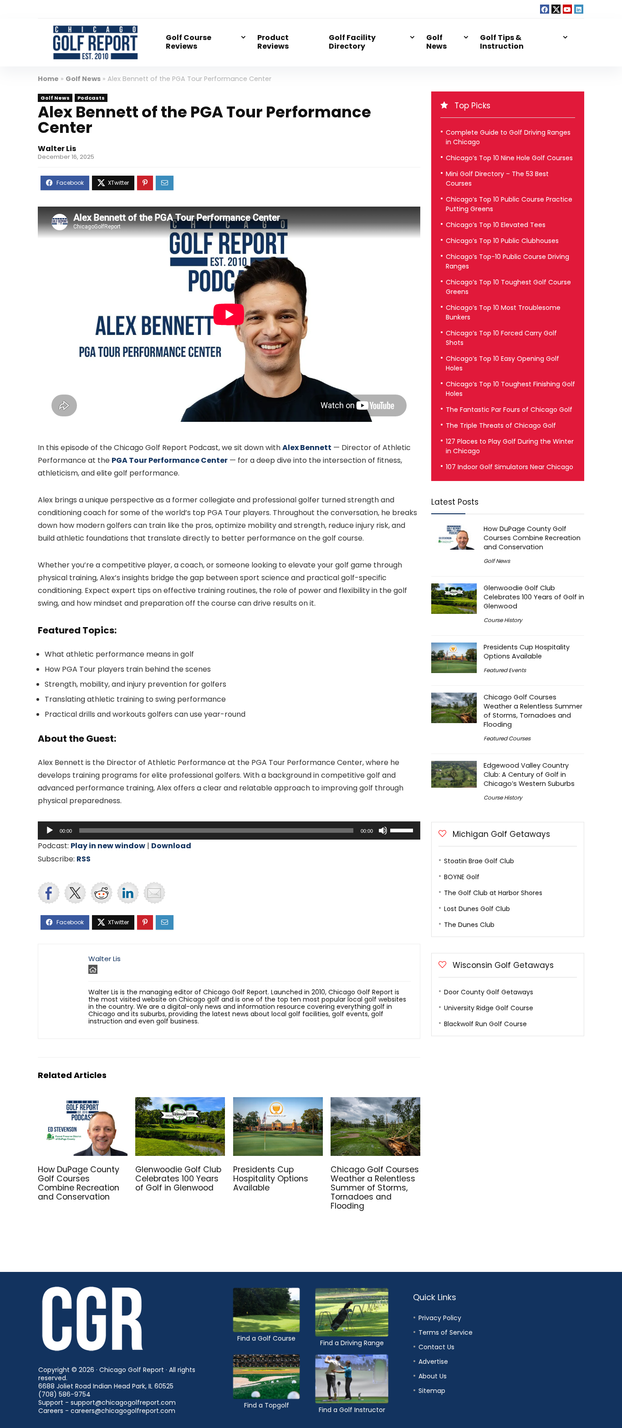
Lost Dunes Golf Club (477, 908)
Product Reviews (273, 41)
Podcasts (91, 97)
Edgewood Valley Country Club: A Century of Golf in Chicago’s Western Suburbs (529, 774)
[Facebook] (544, 9)
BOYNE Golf (461, 876)
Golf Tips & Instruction (502, 41)
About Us (432, 1376)
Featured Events (505, 670)
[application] (229, 830)
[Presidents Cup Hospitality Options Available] (278, 1103)
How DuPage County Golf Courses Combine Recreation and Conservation (78, 1183)
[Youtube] (567, 9)
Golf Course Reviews (188, 41)
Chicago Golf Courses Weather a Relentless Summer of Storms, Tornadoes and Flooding (375, 1187)
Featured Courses (507, 738)
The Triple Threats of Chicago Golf (501, 425)
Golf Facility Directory (352, 41)
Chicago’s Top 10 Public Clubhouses (502, 240)
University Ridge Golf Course (488, 1008)
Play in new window (108, 846)
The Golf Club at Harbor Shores (493, 892)
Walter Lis (57, 148)
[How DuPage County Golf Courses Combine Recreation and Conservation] (82, 1103)
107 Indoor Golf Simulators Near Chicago (509, 466)
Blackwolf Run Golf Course (485, 1023)
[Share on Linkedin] (128, 893)
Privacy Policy (439, 1317)
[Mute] (382, 830)
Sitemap (431, 1390)
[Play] (49, 830)
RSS (83, 859)
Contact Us (436, 1347)
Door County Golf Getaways (488, 992)
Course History (503, 620)
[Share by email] (154, 893)
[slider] (403, 829)
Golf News (436, 41)
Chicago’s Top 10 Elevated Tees (496, 224)
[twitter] (556, 9)
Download (171, 846)
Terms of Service (445, 1332)
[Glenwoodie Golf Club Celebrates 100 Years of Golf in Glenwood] (180, 1103)
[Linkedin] (578, 9)
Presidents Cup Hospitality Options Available (270, 1178)
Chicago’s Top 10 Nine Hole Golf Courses (509, 157)
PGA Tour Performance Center (170, 460)
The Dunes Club (469, 924)
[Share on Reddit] (101, 893)
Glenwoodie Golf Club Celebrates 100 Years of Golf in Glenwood (178, 1178)
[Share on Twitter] (75, 893)
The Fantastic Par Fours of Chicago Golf (509, 409)
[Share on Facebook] (49, 893)
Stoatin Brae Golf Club (479, 861)
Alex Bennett (306, 447)
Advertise (433, 1361)
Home (48, 78)
